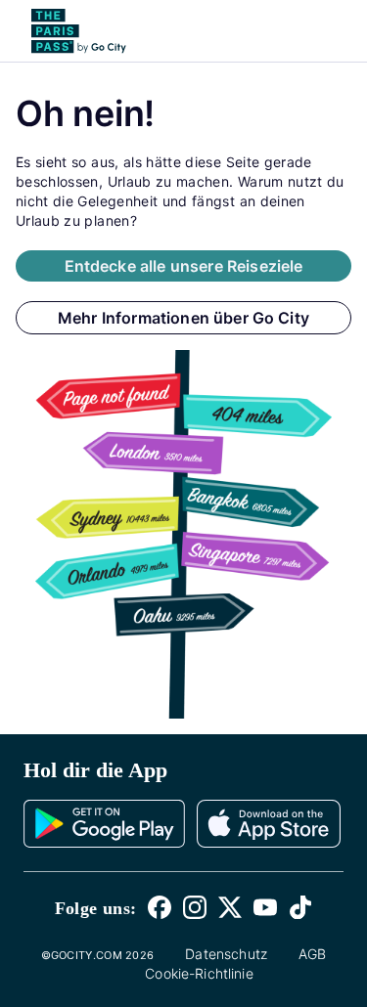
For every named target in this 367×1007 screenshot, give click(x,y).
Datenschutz (226, 953)
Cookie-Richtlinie (199, 973)
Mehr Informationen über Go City (183, 318)
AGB (312, 953)
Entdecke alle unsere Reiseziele (184, 266)
